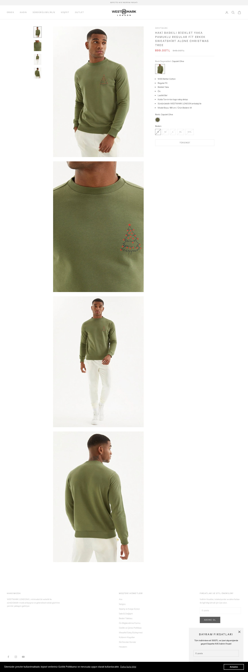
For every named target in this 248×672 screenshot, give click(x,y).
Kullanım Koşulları (127, 637)
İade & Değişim (126, 613)
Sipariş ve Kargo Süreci (129, 609)
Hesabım (123, 646)
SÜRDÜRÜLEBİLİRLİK (44, 12)
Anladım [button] (234, 667)
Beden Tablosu (125, 618)
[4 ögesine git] (38, 73)
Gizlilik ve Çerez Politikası (130, 628)
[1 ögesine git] (38, 32)
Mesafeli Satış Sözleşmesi (131, 632)
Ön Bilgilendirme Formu (129, 623)
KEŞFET (65, 12)
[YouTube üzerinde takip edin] (23, 656)
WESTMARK (161, 28)
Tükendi (185, 142)
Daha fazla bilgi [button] (128, 667)
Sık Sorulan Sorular (127, 642)
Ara (120, 599)
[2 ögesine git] (38, 45)
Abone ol (210, 620)
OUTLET (79, 12)
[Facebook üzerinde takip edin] (8, 656)
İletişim (122, 604)
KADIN (23, 12)
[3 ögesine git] (38, 59)
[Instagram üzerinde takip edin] (15, 656)
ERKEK (10, 12)
